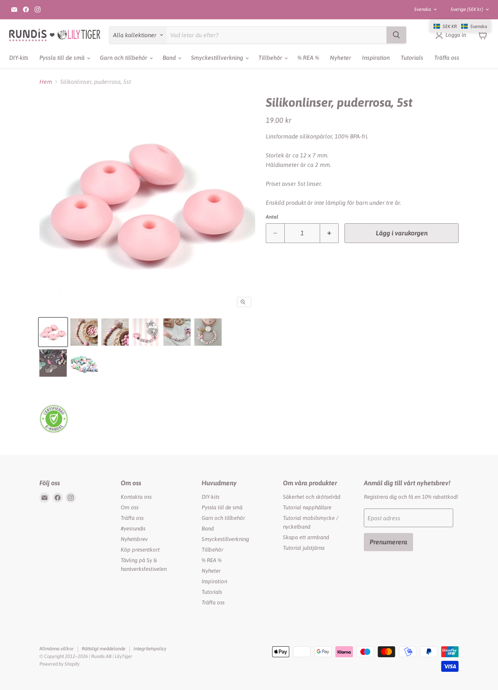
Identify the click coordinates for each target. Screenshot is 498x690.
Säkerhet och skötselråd (311, 497)
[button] (460, 26)
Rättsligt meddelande (103, 648)
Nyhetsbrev (134, 539)
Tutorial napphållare (307, 507)
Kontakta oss (136, 497)
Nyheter (340, 57)
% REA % (308, 57)
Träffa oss (446, 57)
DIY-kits (18, 57)
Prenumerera (388, 542)
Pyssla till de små (62, 57)
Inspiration (376, 57)
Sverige (467, 9)
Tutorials (412, 57)
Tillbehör (271, 57)
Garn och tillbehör (124, 57)
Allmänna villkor (56, 648)
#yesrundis (133, 528)
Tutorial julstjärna (303, 548)
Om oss (130, 507)
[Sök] (396, 35)
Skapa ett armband (306, 537)
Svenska (422, 9)
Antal (272, 217)
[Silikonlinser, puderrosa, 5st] (53, 332)
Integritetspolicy (149, 648)
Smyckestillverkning (218, 57)
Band (170, 57)
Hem (45, 81)
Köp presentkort (140, 549)
